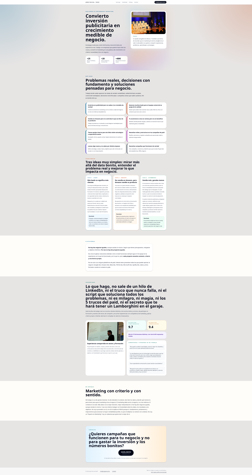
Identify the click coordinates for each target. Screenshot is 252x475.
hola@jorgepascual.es (160, 2)
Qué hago (118, 2)
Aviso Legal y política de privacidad (158, 472)
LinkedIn (114, 471)
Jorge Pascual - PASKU (92, 2)
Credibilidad (124, 2)
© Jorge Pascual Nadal (92, 471)
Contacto (136, 2)
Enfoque (131, 2)
